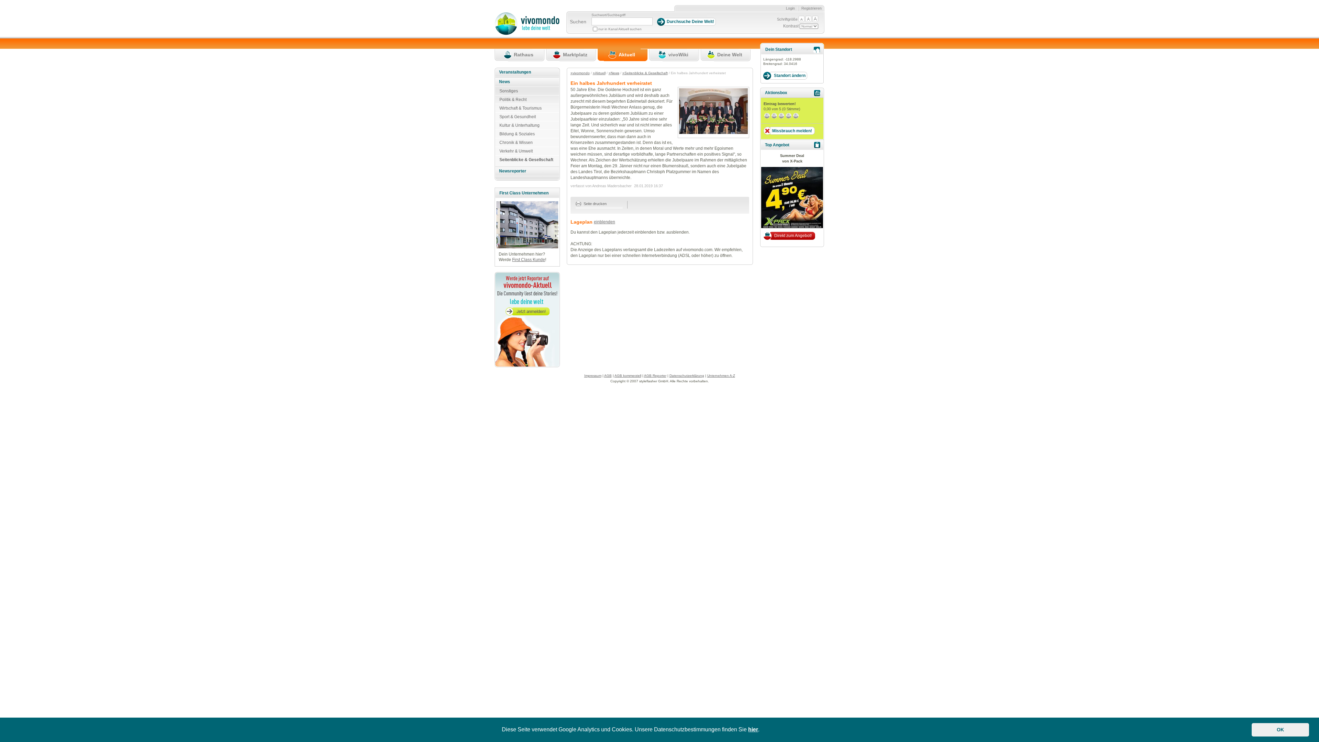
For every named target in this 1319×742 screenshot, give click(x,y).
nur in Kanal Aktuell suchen (620, 29)
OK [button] (1280, 729)
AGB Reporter (655, 376)
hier (753, 729)
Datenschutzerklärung (686, 376)
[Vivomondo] (527, 33)
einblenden (604, 222)
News (504, 81)
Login (790, 8)
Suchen (578, 21)
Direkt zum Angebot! (793, 235)
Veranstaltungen (515, 72)
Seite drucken (595, 204)
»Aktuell (599, 73)
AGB (608, 376)
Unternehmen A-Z (721, 376)
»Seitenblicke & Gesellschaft (645, 73)
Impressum (592, 376)
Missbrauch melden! (792, 130)
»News (614, 73)
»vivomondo (580, 73)
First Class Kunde (528, 259)
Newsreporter (512, 171)
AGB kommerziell (628, 376)
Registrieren (811, 8)
